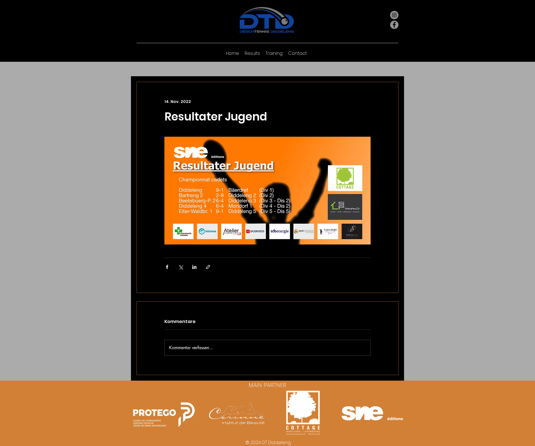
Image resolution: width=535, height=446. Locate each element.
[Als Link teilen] (208, 267)
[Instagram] (394, 15)
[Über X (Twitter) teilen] (180, 267)
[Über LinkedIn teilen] (194, 267)
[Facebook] (394, 25)
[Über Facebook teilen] (167, 267)
